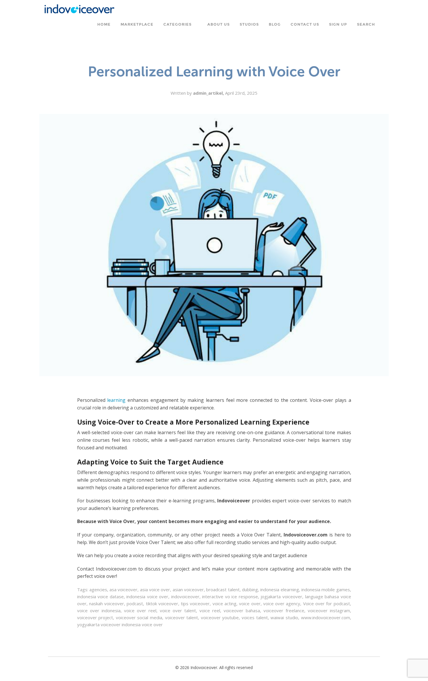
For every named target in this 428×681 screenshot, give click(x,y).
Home (104, 24)
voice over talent (178, 610)
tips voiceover (195, 603)
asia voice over (155, 589)
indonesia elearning (279, 589)
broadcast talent (222, 589)
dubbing (250, 589)
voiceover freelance (283, 610)
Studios (249, 24)
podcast (135, 603)
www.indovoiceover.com (325, 617)
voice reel (209, 610)
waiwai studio (284, 617)
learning (116, 400)
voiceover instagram (329, 610)
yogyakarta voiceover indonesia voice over (120, 624)
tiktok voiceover (162, 603)
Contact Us (305, 24)
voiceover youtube (220, 617)
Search (366, 24)
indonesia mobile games (325, 589)
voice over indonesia (99, 610)
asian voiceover (188, 589)
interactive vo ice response (230, 596)
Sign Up (338, 24)
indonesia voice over (147, 596)
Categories (177, 24)
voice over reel (140, 610)
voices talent (255, 617)
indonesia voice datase (100, 596)
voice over (249, 603)
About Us (218, 24)
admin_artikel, (209, 93)
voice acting (224, 603)
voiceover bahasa (242, 610)
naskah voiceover (106, 603)
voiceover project (95, 617)
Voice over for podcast (326, 603)
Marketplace (137, 24)
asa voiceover (123, 589)
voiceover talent (181, 617)
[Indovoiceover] (81, 8)
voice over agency (281, 603)
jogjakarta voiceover (281, 596)
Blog (275, 24)
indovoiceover (185, 596)
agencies (98, 589)
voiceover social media (139, 617)
